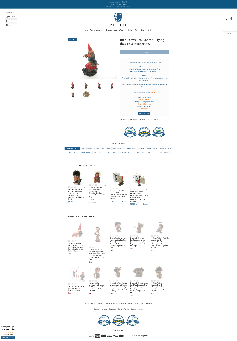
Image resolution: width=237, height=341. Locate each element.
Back (74, 39)
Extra (143, 30)
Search (96, 309)
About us (104, 309)
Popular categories (97, 30)
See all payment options (139, 336)
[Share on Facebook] (69, 187)
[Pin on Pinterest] (75, 187)
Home (86, 30)
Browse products (111, 30)
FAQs (136, 30)
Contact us (112, 309)
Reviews (150, 30)
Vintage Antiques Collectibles (118, 4)
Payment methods (137, 309)
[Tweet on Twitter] (72, 187)
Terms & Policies (123, 309)
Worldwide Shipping (125, 30)
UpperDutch (120, 330)
